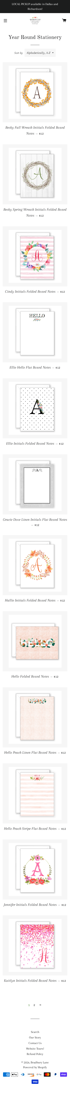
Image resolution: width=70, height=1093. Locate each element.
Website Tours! (35, 1048)
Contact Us (35, 1043)
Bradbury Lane (40, 1062)
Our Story (35, 1037)
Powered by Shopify (35, 1067)
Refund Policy (35, 1054)
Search (35, 1032)
